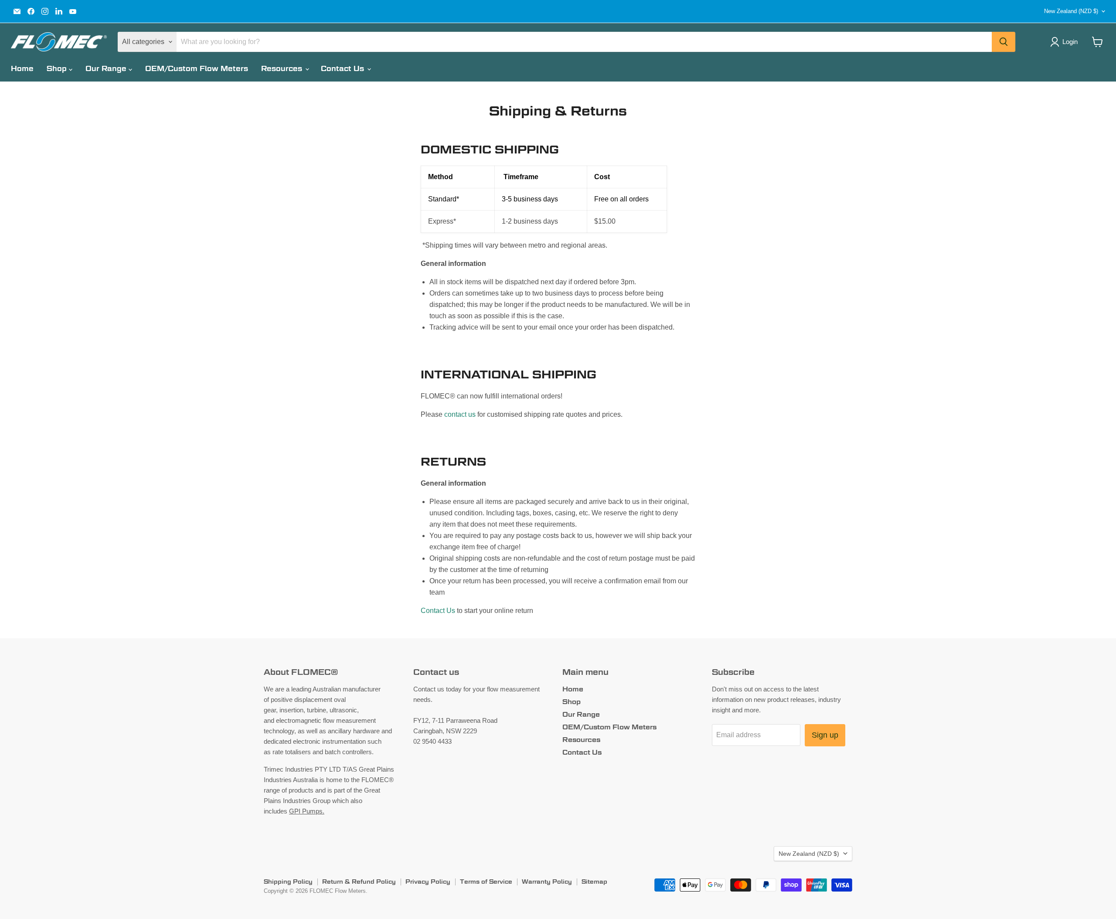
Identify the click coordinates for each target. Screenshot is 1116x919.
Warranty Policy (547, 881)
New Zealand (1071, 11)
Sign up (825, 735)
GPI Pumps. (306, 811)
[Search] (1003, 42)
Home (22, 69)
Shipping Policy (288, 881)
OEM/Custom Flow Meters (196, 69)
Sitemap (594, 881)
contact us (460, 414)
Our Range (107, 69)
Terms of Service (486, 881)
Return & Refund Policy (359, 881)
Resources (282, 69)
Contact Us (343, 69)
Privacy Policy (427, 881)
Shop (58, 69)
